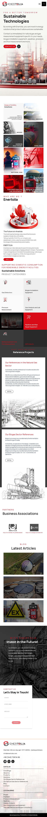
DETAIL (9, 391)
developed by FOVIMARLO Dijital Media (23, 815)
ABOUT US (8, 259)
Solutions (6, 777)
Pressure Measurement (11, 799)
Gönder (16, 722)
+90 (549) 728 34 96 (11, 757)
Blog (4, 784)
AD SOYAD (6, 697)
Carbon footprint (9, 803)
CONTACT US (10, 46)
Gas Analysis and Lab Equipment (14, 805)
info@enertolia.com (10, 753)
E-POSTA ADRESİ (8, 704)
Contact (6, 786)
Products (6, 775)
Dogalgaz (6, 797)
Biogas (5, 795)
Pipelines (6, 801)
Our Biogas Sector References (13, 779)
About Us (6, 773)
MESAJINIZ (7, 711)
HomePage (7, 771)
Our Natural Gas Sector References (15, 781)
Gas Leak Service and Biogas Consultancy (17, 807)
